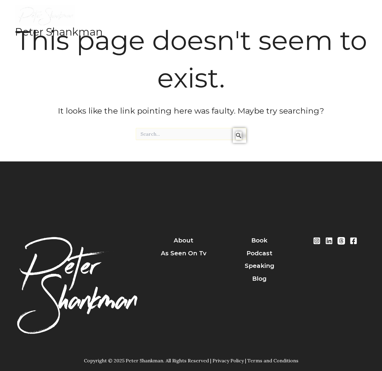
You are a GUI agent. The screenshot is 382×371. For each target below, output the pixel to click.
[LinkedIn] (329, 240)
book (259, 240)
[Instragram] (316, 240)
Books (189, 21)
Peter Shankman (59, 31)
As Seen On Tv (184, 253)
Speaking (244, 21)
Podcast (214, 21)
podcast (259, 253)
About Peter (158, 21)
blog (259, 278)
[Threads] (341, 240)
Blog (269, 21)
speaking (259, 265)
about (183, 240)
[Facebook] (353, 240)
